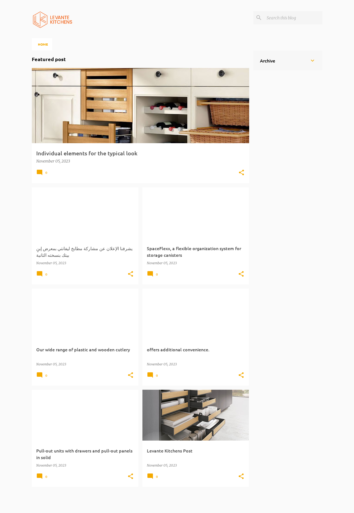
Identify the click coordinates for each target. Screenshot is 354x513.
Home (43, 44)
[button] (241, 173)
